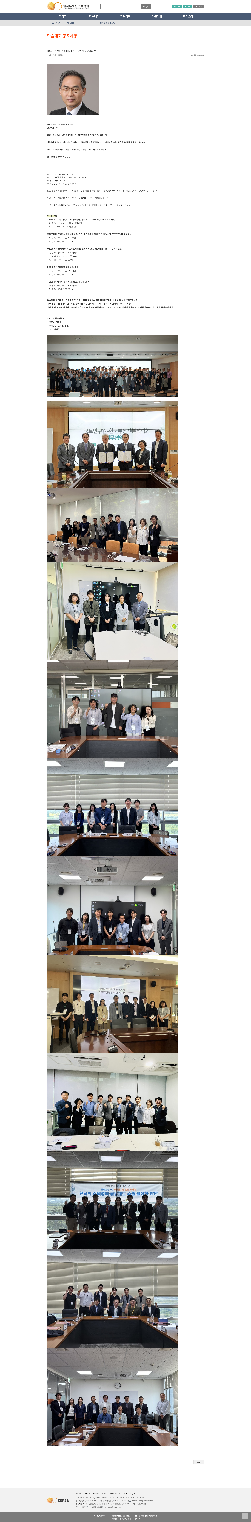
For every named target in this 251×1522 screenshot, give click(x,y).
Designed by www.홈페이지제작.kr (125, 1518)
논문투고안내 (115, 1493)
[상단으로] (245, 1516)
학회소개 (188, 16)
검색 (147, 6)
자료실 (104, 1493)
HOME (57, 23)
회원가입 (177, 6)
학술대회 (94, 16)
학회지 (63, 16)
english (133, 1493)
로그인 (187, 6)
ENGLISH (198, 6)
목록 (198, 1462)
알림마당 (125, 16)
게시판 (124, 1493)
